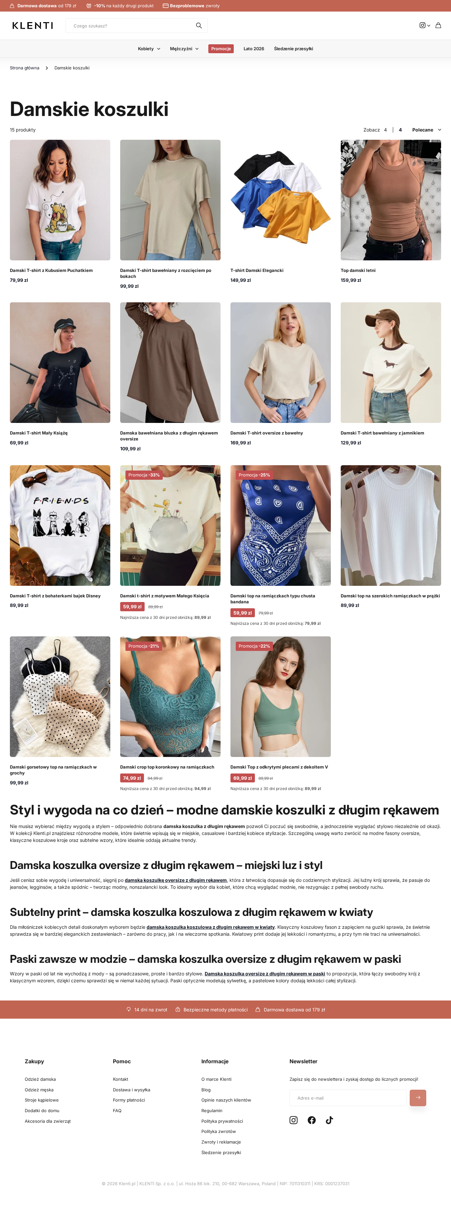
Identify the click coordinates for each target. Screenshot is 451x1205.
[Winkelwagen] (438, 25)
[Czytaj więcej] (425, 25)
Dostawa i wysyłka (131, 1089)
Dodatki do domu (42, 1110)
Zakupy (34, 1061)
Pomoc (122, 1061)
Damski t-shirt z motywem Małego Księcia (164, 595)
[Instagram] (293, 1120)
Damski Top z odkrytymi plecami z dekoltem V (279, 767)
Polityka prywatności (222, 1121)
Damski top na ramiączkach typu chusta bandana (272, 598)
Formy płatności (129, 1100)
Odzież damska (40, 1079)
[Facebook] (312, 1120)
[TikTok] (329, 1120)
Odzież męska (39, 1089)
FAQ (117, 1110)
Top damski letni (358, 270)
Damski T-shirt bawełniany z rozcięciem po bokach (165, 273)
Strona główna (24, 67)
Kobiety (146, 48)
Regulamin (212, 1110)
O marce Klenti (216, 1079)
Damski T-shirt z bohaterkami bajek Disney (55, 595)
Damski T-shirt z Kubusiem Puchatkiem (51, 270)
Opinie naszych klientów (226, 1100)
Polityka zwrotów (218, 1131)
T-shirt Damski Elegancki (257, 270)
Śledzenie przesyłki (293, 48)
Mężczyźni (181, 48)
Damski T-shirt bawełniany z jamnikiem (382, 432)
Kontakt (120, 1079)
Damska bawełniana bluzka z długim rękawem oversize (169, 435)
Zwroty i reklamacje (221, 1142)
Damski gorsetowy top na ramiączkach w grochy (53, 769)
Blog (206, 1089)
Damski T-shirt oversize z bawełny (266, 432)
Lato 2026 (254, 48)
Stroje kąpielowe (42, 1100)
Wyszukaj (199, 25)
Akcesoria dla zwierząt (48, 1121)
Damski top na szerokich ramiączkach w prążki (390, 595)
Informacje (214, 1061)
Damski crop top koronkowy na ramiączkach (167, 767)
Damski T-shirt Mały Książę (39, 432)
